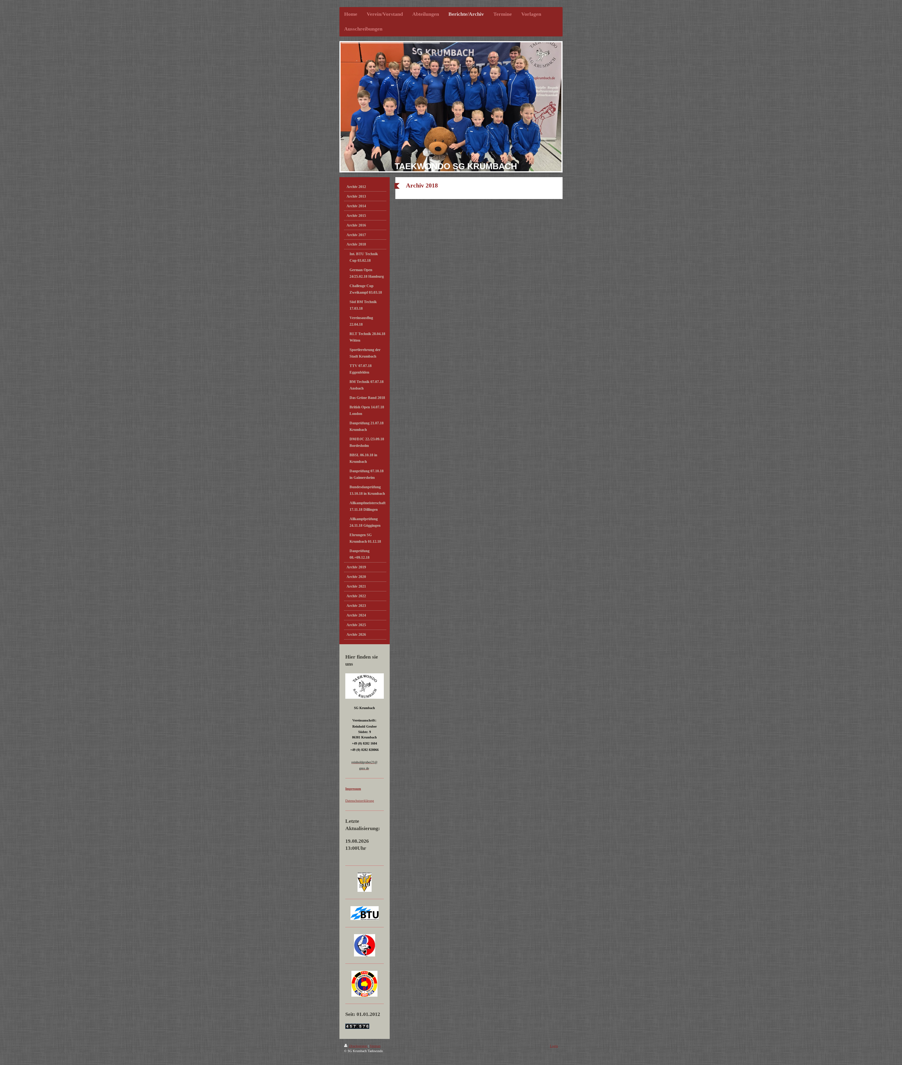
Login (554, 1046)
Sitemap (375, 1046)
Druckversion (358, 1046)
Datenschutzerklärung (359, 801)
